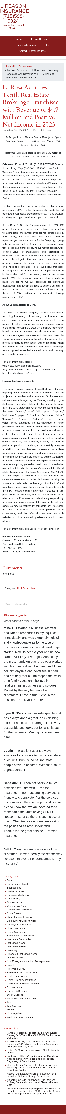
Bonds (10, 880)
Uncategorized (15, 1013)
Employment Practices (19, 924)
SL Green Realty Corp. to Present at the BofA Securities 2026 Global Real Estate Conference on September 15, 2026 (33, 1044)
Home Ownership (16, 931)
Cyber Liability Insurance (20, 917)
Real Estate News (26, 588)
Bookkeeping (14, 887)
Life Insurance (15, 957)
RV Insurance (14, 987)
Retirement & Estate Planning (23, 983)
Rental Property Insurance (21, 979)
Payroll (10, 965)
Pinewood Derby (16, 968)
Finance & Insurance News (22, 953)
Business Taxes (15, 891)
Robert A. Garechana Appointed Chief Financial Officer (33, 1051)
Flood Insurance (16, 928)
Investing (12, 950)
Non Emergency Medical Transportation (29, 961)
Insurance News (16, 942)
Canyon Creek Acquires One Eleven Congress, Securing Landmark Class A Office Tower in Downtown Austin (33, 1067)
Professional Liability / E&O (22, 972)
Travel (10, 1009)
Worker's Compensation (20, 1017)
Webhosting (13, 898)
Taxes (10, 1002)
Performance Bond (17, 883)
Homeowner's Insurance (20, 935)
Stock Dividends (16, 994)
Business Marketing (18, 894)
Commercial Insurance (19, 909)
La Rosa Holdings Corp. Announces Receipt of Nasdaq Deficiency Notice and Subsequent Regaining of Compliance (32, 1059)
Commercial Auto (16, 905)
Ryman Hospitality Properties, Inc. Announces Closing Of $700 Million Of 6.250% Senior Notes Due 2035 (33, 1035)
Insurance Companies (19, 939)
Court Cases (14, 913)
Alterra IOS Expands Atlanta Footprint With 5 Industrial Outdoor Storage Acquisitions (31, 1075)
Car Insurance (15, 902)
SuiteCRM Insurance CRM (21, 998)
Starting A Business (17, 991)
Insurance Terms (16, 946)
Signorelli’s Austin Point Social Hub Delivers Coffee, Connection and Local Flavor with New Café (32, 1082)
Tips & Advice (14, 1005)
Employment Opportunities (21, 920)
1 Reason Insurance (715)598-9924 (14, 13)
